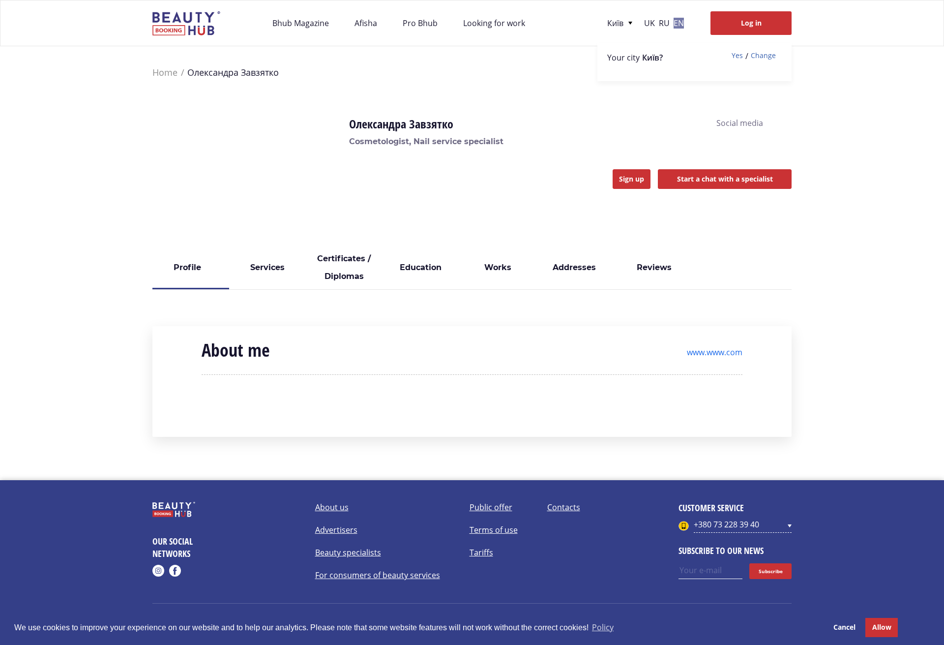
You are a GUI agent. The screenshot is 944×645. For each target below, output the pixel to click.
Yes (737, 56)
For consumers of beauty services (377, 575)
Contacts (563, 507)
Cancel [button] (844, 627)
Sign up (631, 179)
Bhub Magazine (300, 23)
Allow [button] (881, 627)
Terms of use (494, 529)
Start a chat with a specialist (725, 179)
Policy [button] (603, 627)
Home (164, 72)
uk (649, 23)
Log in (751, 23)
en (679, 23)
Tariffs (481, 552)
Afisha (365, 23)
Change (763, 56)
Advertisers (336, 529)
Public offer (491, 507)
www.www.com (714, 352)
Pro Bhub (420, 23)
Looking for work (494, 23)
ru (664, 23)
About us (332, 507)
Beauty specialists (348, 552)
